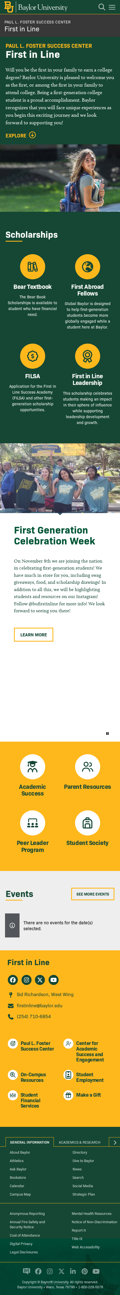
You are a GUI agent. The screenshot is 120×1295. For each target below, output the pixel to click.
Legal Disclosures (24, 1251)
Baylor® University (54, 1281)
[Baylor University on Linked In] (72, 1273)
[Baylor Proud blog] (25, 1273)
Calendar (17, 1185)
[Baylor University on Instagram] (48, 1273)
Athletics (16, 1160)
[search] (99, 8)
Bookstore (18, 1177)
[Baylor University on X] (60, 1273)
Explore (16, 135)
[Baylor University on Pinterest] (83, 1273)
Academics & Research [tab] (79, 1141)
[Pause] (107, 733)
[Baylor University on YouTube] (94, 1273)
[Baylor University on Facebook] (37, 1273)
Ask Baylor (18, 1168)
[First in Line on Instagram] (26, 979)
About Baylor (20, 1151)
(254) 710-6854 (34, 1016)
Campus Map (20, 1193)
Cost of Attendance (25, 1234)
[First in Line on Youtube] (53, 979)
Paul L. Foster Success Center (37, 22)
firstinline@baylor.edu (40, 1005)
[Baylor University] (35, 7)
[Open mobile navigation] (113, 8)
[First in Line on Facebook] (12, 979)
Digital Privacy (21, 1243)
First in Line (21, 28)
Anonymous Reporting (27, 1213)
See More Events (92, 894)
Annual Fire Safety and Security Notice (27, 1224)
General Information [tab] (29, 1141)
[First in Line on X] (39, 979)
